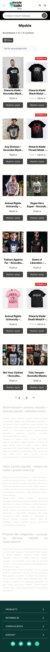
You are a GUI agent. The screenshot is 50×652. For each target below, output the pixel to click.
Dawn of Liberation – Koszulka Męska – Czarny (37, 264)
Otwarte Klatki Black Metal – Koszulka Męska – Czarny (37, 95)
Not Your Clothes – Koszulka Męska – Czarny (13, 376)
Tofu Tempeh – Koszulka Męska (37, 374)
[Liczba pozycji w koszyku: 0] (44, 5)
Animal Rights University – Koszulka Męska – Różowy (13, 321)
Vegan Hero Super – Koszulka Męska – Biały (37, 206)
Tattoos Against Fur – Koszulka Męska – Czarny (13, 263)
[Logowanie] (39, 5)
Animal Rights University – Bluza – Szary (13, 206)
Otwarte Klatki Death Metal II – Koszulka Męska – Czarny (37, 321)
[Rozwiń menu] (4, 5)
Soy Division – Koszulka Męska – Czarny (13, 150)
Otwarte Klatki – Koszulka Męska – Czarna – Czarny (13, 95)
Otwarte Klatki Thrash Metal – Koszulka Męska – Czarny (37, 151)
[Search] (44, 15)
